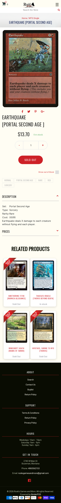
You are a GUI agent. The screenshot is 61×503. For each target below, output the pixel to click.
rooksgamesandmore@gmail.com (33, 473)
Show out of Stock (46, 172)
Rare (40, 180)
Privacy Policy (30, 423)
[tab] (30, 197)
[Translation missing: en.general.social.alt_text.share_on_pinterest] (35, 111)
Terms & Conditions (30, 413)
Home (24, 18)
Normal (7, 180)
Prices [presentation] (6, 231)
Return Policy (30, 418)
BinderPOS (36, 494)
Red (49, 180)
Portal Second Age (24, 180)
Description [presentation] (9, 196)
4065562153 (34, 468)
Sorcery (8, 185)
